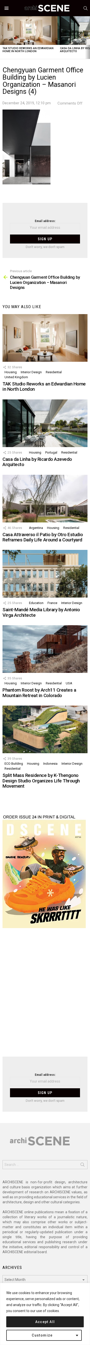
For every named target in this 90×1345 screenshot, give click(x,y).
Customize (42, 1335)
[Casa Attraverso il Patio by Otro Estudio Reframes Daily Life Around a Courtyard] (45, 498)
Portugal (51, 452)
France (52, 603)
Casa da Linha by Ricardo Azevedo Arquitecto (37, 461)
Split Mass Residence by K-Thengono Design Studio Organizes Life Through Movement (41, 780)
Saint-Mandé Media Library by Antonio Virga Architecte (41, 612)
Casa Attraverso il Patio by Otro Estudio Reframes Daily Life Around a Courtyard (42, 537)
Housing (10, 372)
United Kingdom (16, 377)
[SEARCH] (86, 8)
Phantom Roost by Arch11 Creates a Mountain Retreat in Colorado (39, 692)
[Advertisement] (45, 995)
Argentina (36, 528)
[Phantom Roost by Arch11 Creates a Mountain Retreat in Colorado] (45, 649)
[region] (45, 1314)
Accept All (45, 1322)
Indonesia (50, 763)
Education (36, 603)
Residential (54, 372)
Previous (2, 37)
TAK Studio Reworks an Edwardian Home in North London (28, 50)
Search (83, 1165)
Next (87, 37)
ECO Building (13, 763)
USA (69, 683)
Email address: (45, 221)
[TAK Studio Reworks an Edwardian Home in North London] (29, 30)
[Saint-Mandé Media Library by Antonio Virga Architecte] (45, 574)
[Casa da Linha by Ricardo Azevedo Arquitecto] (45, 423)
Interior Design (31, 372)
